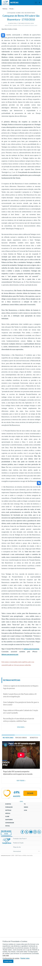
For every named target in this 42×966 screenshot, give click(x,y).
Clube (7, 816)
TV (25, 804)
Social (7, 825)
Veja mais (21, 727)
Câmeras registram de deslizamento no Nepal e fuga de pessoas (20, 687)
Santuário (9, 819)
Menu (36, 2)
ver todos (21, 781)
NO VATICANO (8, 737)
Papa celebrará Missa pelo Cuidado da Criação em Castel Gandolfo (20, 711)
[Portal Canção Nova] (5, 2)
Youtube (30, 832)
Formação (9, 807)
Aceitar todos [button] (8, 961)
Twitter (26, 832)
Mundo (11, 9)
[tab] (8, 737)
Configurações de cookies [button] (11, 958)
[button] (3, 35)
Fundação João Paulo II (20, 838)
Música (7, 813)
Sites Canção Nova (39, 2)
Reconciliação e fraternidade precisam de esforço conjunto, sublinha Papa (18, 720)
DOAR (6, 833)
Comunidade (9, 822)
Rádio (26, 807)
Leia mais (6, 955)
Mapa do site (17, 847)
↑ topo (21, 801)
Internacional (17, 851)
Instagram (35, 832)
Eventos (8, 804)
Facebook (22, 832)
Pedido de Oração (18, 843)
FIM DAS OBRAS (21, 737)
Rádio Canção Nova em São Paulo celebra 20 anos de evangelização (19, 695)
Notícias (5, 9)
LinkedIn (39, 832)
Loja (25, 810)
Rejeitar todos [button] (24, 958)
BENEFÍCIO (34, 737)
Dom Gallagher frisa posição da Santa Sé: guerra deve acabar (21, 703)
